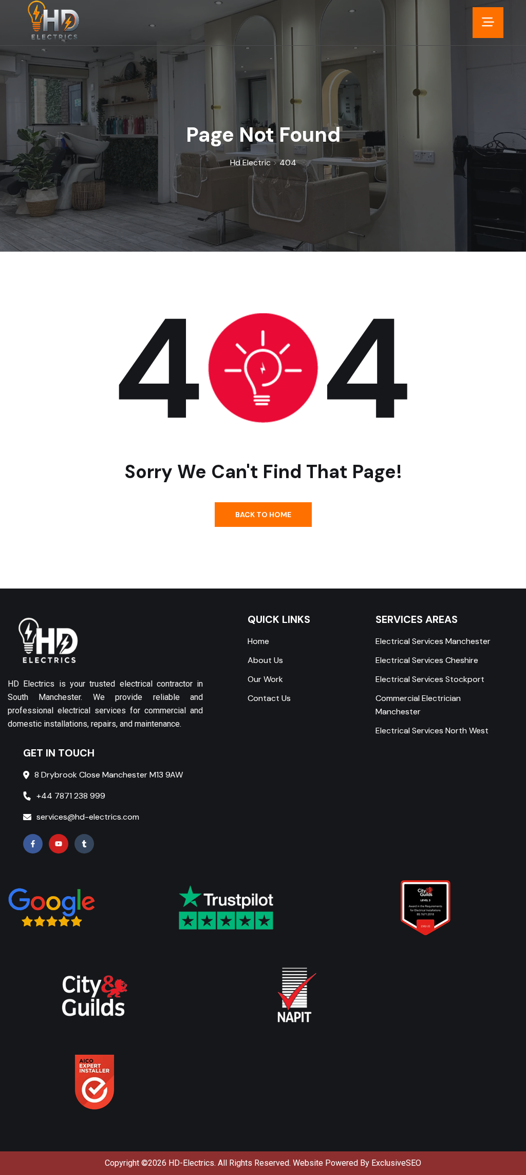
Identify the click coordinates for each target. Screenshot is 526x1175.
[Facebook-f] (33, 844)
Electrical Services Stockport (429, 679)
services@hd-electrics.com (87, 816)
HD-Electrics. (192, 1163)
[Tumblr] (84, 844)
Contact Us (269, 698)
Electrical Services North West (432, 730)
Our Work (265, 679)
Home (258, 641)
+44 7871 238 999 (70, 795)
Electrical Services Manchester (433, 641)
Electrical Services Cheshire (426, 660)
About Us (265, 660)
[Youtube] (58, 844)
